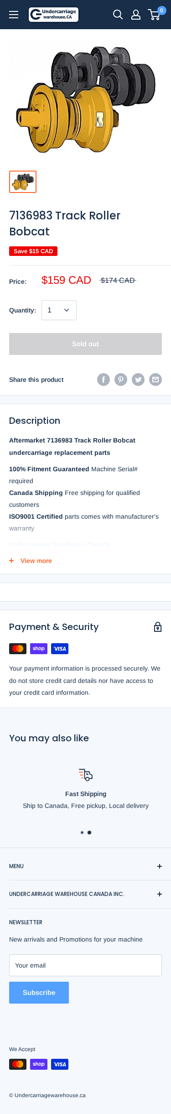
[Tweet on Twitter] (138, 379)
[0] (154, 14)
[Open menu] (13, 14)
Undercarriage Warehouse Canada (59, 544)
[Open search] (118, 15)
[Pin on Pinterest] (120, 379)
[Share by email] (155, 379)
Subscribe (39, 992)
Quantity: (22, 310)
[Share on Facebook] (103, 379)
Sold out (85, 344)
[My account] (135, 15)
